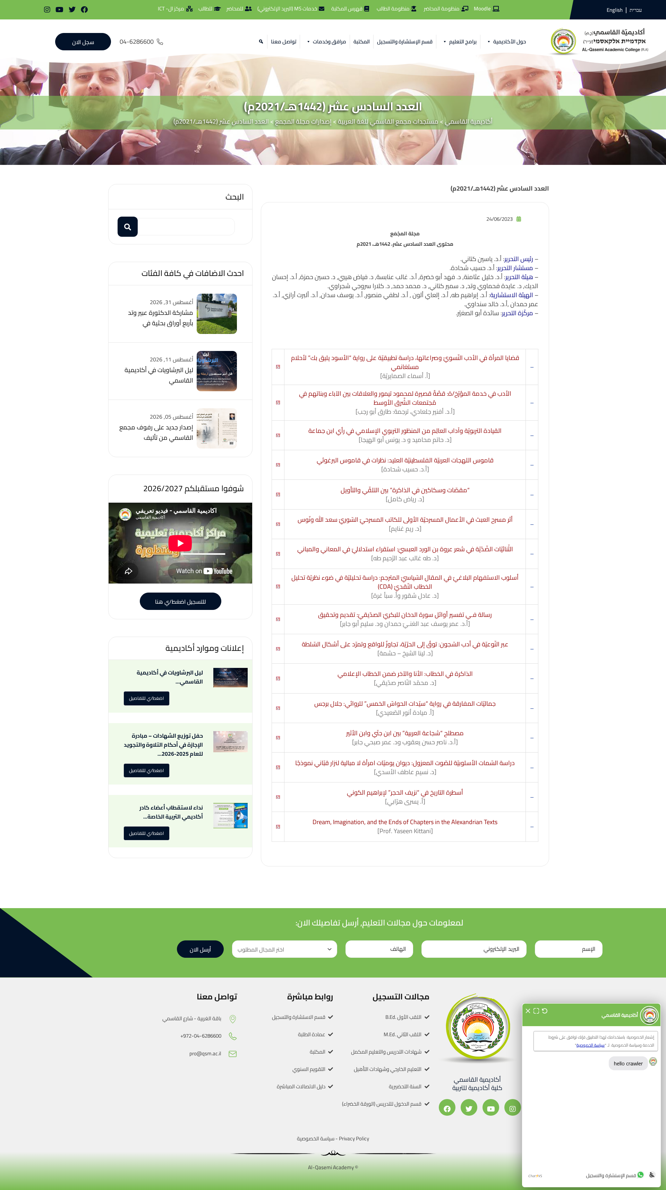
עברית (636, 10)
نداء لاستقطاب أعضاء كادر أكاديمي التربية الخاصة (171, 812)
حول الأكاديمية (509, 41)
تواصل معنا (283, 41)
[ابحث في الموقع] (260, 42)
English (615, 10)
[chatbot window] (591, 1095)
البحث (234, 196)
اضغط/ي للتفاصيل (146, 698)
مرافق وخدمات (329, 41)
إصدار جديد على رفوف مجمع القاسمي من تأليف (156, 432)
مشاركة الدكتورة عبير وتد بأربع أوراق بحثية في (160, 318)
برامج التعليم (463, 41)
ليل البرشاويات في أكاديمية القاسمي (159, 375)
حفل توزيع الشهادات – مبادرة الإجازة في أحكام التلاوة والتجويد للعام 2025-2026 (163, 744)
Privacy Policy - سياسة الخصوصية (333, 1138)
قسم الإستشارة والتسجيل (405, 41)
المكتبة (361, 41)
